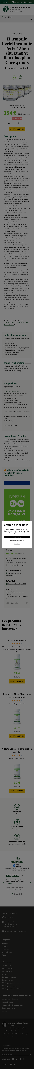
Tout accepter (17, 537)
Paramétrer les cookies (17, 541)
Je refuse (17, 544)
